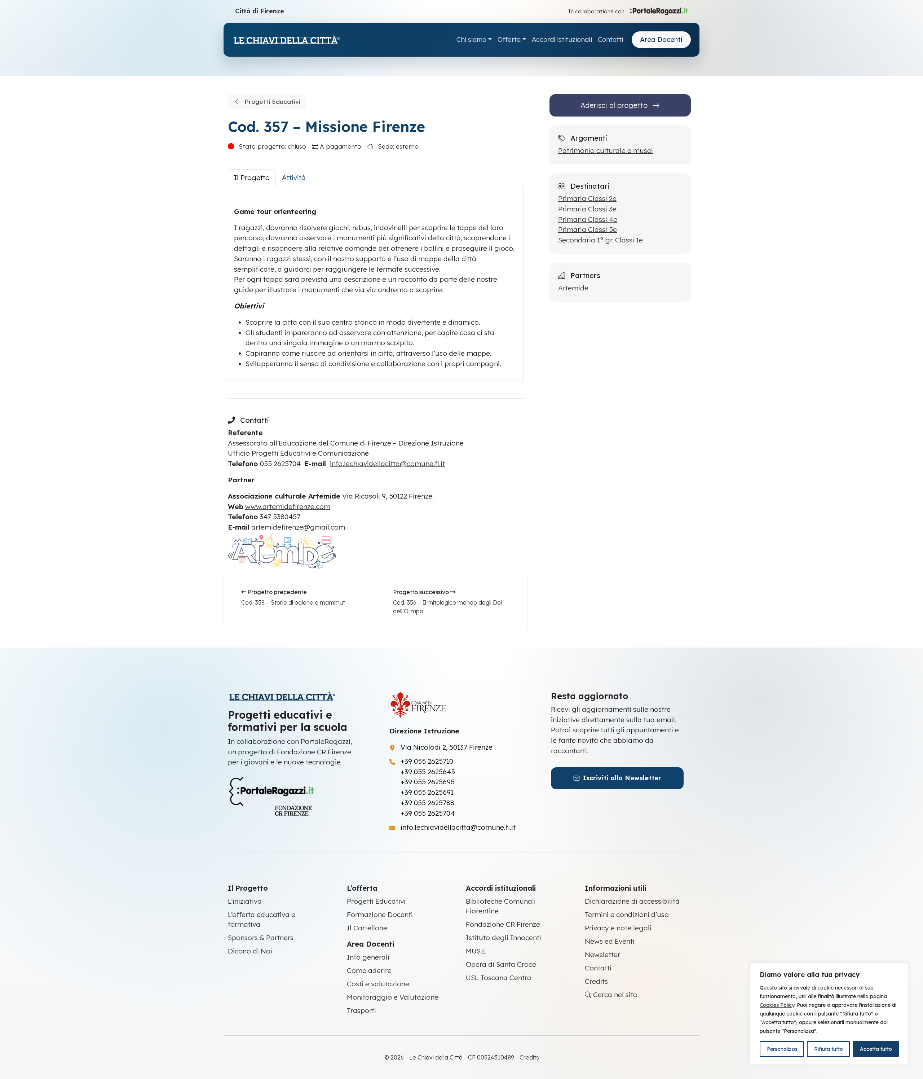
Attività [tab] (294, 177)
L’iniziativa (245, 901)
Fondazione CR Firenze (503, 924)
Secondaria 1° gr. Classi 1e (600, 240)
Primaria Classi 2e (587, 198)
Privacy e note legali (618, 928)
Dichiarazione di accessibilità (632, 901)
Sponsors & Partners (260, 937)
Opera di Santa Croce (501, 964)
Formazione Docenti (380, 914)
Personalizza (782, 1049)
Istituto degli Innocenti (503, 937)
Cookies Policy (777, 1005)
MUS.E (476, 951)
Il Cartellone (367, 928)
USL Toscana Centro (498, 977)
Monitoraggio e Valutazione (392, 997)
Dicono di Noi (250, 951)
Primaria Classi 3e (587, 209)
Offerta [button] (509, 39)
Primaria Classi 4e (587, 219)
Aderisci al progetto (615, 105)
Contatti (610, 39)
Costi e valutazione (378, 983)
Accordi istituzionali (562, 39)
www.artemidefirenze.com (287, 506)
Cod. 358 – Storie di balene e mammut (293, 602)
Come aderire (369, 970)
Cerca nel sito (614, 994)
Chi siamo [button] (471, 39)
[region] (829, 1014)
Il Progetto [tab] (252, 177)
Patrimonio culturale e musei (605, 150)
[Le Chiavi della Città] (286, 40)
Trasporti (361, 1010)
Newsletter (602, 954)
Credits (596, 981)
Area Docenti (661, 39)
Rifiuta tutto (828, 1049)
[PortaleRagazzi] (659, 10)
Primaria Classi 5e (587, 229)
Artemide (573, 288)
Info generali (368, 957)
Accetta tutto (876, 1049)
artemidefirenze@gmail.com (298, 527)
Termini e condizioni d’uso (627, 914)
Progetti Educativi (271, 101)
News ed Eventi (610, 941)
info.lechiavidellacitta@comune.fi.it (387, 463)
